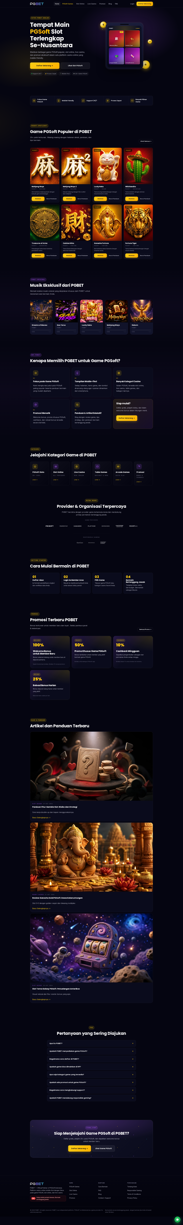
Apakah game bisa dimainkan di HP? (65, 1066)
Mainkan (38, 199)
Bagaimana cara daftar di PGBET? (64, 1059)
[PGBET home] (37, 3)
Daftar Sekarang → (44, 65)
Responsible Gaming (134, 1190)
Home (57, 4)
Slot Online (80, 4)
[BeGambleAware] (91, 542)
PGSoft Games (67, 4)
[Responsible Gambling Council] (103, 542)
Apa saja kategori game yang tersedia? (66, 1074)
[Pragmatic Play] (63, 526)
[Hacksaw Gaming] (119, 526)
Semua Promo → (145, 629)
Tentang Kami (132, 1187)
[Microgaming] (105, 526)
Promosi (102, 4)
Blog (110, 4)
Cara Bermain (103, 1187)
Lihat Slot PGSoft (75, 65)
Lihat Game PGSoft (103, 1148)
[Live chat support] (177, 1219)
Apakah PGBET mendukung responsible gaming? (70, 1098)
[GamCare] (79, 542)
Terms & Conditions (134, 1194)
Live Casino (92, 4)
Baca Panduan (51, 199)
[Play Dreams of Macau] (41, 311)
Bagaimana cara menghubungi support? (67, 1090)
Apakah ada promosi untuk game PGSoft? (67, 1082)
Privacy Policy (132, 1198)
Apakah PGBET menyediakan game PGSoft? (68, 1051)
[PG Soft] (49, 526)
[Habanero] (77, 526)
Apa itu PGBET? (55, 1043)
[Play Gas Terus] (66, 311)
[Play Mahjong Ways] (116, 311)
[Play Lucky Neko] (91, 311)
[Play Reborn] (141, 311)
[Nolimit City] (133, 526)
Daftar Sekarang (144, 4)
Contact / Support (104, 1198)
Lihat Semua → (145, 141)
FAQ (116, 4)
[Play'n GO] (91, 526)
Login (132, 4)
